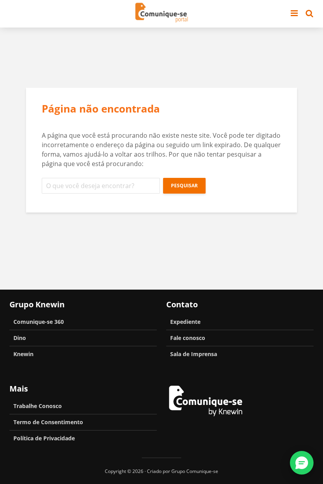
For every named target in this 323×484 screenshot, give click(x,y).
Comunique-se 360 (38, 321)
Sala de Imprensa (193, 354)
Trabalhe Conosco (37, 406)
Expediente (185, 321)
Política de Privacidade (44, 438)
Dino (19, 338)
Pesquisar (184, 185)
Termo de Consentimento (48, 422)
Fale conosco (187, 338)
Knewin (23, 354)
